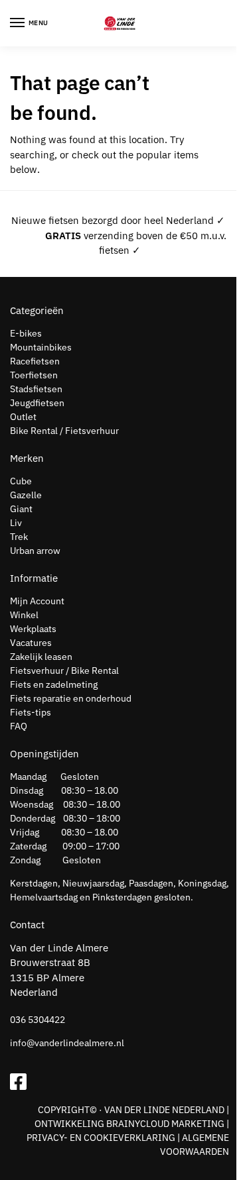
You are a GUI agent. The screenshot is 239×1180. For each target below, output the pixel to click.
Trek (19, 537)
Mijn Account (37, 601)
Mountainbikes (41, 347)
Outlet (23, 417)
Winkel (24, 615)
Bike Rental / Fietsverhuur (64, 431)
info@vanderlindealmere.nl (67, 1043)
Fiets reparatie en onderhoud (70, 698)
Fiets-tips (30, 712)
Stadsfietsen (36, 389)
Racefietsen (35, 361)
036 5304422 (37, 1020)
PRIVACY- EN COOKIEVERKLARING (101, 1138)
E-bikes (26, 333)
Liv (16, 523)
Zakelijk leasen (41, 657)
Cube (21, 481)
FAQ (18, 726)
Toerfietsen (34, 375)
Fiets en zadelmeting (54, 684)
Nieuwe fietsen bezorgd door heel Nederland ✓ (118, 220)
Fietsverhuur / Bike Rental (64, 670)
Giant (21, 509)
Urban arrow (35, 551)
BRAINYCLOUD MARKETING (165, 1124)
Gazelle (26, 495)
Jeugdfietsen (37, 403)
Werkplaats (33, 629)
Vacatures (31, 643)
